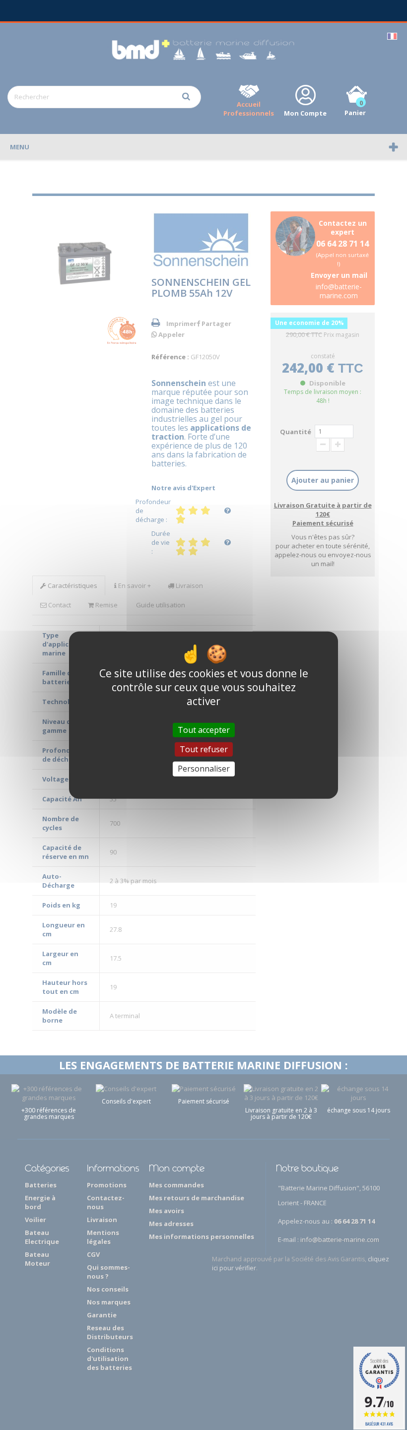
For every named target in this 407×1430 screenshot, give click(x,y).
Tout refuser (204, 749)
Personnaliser (204, 768)
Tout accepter (204, 729)
